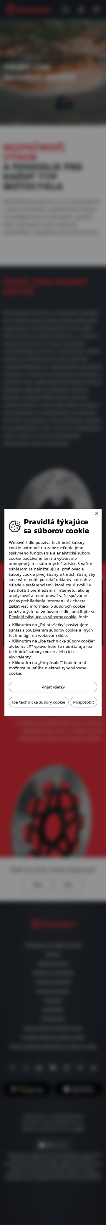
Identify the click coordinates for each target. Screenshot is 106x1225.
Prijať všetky (53, 687)
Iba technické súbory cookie (38, 702)
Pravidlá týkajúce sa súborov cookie (43, 616)
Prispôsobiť (83, 702)
